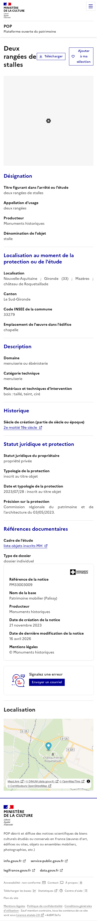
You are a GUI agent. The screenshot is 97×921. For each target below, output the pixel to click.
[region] (48, 755)
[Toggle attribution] (88, 781)
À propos (71, 883)
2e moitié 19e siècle (20, 427)
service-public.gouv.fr (47, 861)
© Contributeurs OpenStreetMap (27, 786)
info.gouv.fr (13, 861)
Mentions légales (14, 906)
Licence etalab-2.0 (28, 915)
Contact (53, 883)
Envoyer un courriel (47, 682)
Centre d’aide (74, 891)
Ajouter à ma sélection (84, 56)
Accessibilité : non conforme (22, 883)
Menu (90, 6)
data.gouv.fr (49, 870)
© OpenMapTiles (70, 781)
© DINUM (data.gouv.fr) (40, 781)
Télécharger (53, 56)
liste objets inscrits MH (23, 545)
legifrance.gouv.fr (17, 870)
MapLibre (13, 781)
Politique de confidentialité (44, 906)
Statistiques (45, 891)
